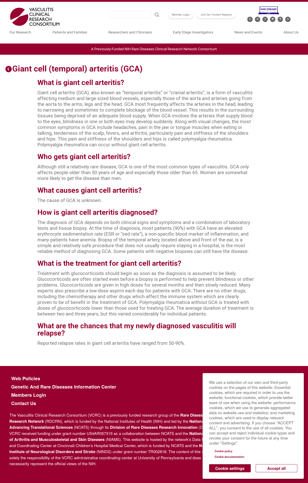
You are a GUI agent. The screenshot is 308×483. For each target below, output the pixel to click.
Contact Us (23, 403)
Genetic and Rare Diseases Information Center (63, 387)
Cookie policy (223, 451)
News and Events (248, 32)
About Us (291, 32)
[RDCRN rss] (288, 19)
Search (156, 15)
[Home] (35, 17)
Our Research (20, 32)
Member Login (181, 14)
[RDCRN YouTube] (272, 19)
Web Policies (25, 378)
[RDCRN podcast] (280, 19)
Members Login (28, 395)
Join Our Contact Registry (216, 14)
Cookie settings (229, 468)
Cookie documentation (229, 457)
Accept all (276, 468)
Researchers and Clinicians (130, 32)
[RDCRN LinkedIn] (257, 19)
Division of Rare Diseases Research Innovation (153, 427)
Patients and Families (69, 32)
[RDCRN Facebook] (250, 19)
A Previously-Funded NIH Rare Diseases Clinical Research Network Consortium (154, 49)
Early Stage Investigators (193, 32)
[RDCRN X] (265, 19)
